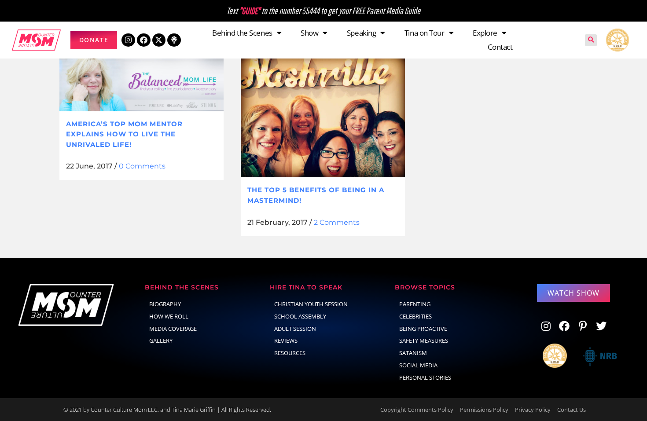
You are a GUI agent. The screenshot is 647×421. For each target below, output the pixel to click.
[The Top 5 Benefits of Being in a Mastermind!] (323, 116)
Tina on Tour (424, 33)
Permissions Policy (484, 410)
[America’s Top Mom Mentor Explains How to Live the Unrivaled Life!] (141, 83)
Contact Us (571, 410)
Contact (500, 47)
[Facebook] (144, 40)
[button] (591, 40)
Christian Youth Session (311, 304)
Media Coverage (173, 329)
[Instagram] (128, 40)
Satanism (413, 353)
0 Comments (142, 166)
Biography (165, 304)
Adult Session (295, 329)
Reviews (286, 340)
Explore (485, 33)
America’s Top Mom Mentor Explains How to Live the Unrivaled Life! (124, 134)
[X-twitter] (159, 40)
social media (418, 365)
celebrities (415, 316)
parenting (414, 304)
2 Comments (337, 222)
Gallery (161, 340)
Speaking (361, 33)
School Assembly (300, 316)
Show (309, 33)
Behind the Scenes (242, 33)
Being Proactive (423, 329)
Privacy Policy (533, 410)
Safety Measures (423, 340)
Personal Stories (425, 377)
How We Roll (168, 316)
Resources (289, 353)
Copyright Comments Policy (416, 410)
